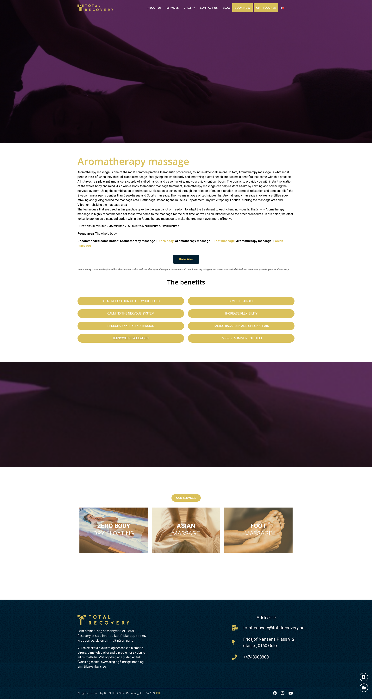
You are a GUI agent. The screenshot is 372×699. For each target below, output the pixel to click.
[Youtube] (290, 693)
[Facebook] (275, 693)
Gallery (189, 7)
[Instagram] (283, 693)
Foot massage (224, 241)
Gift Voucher (266, 7)
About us (154, 7)
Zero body (166, 241)
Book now (242, 7)
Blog (226, 7)
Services (172, 7)
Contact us (209, 7)
